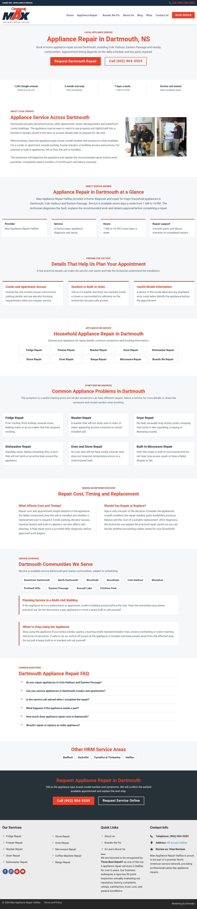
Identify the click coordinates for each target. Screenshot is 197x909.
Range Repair (98, 359)
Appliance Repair (87, 15)
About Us (128, 15)
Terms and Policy (53, 902)
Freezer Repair (66, 350)
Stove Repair (34, 359)
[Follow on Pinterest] (17, 871)
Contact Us (162, 15)
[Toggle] (22, 682)
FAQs (149, 15)
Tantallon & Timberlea (107, 757)
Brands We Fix (111, 15)
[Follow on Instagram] (11, 871)
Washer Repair (98, 350)
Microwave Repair (130, 359)
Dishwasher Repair (163, 350)
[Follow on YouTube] (22, 871)
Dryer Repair (130, 350)
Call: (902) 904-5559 (183, 2)
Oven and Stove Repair (86, 446)
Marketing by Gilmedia (183, 903)
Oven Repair (66, 359)
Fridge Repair (34, 350)
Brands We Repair (162, 359)
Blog (140, 15)
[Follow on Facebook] (5, 871)
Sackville (83, 757)
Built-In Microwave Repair (154, 446)
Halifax (130, 757)
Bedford (68, 757)
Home (70, 15)
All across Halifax (177, 842)
